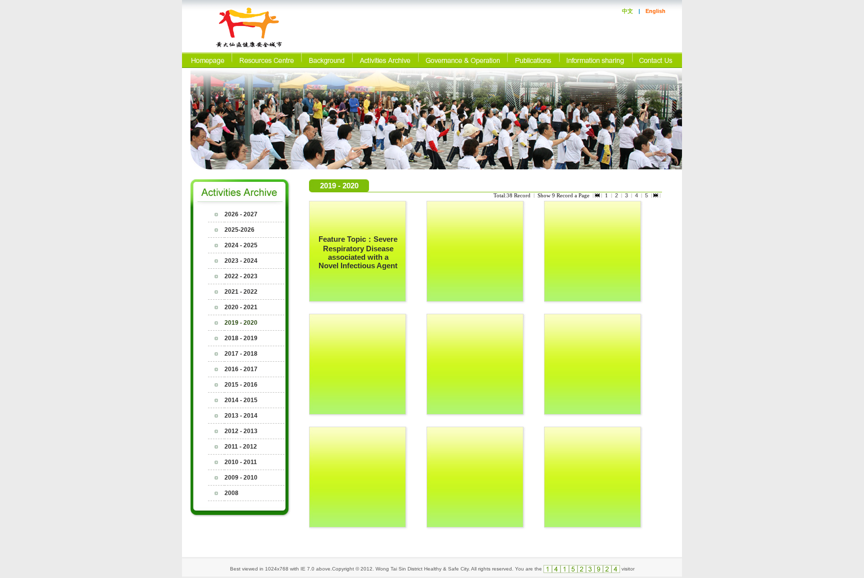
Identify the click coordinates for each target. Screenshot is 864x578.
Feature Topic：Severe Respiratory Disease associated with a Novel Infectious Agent (358, 252)
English (656, 11)
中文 (627, 11)
